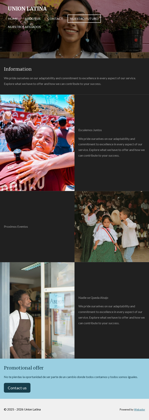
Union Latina (27, 8)
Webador (139, 409)
